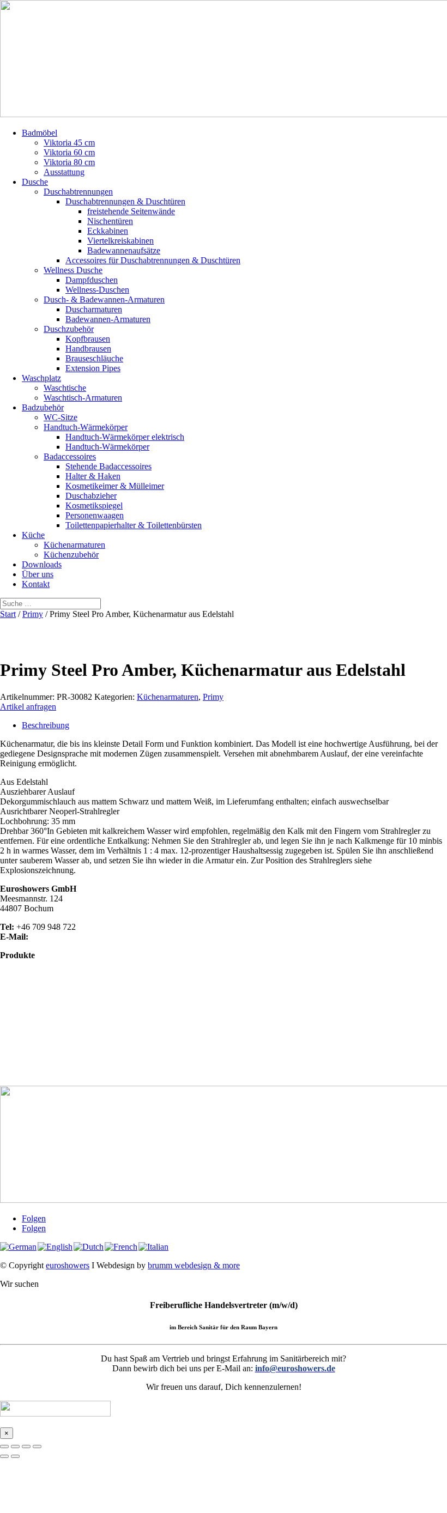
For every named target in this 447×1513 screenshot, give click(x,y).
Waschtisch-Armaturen (83, 397)
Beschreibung (45, 725)
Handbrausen (88, 348)
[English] (56, 1246)
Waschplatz (41, 378)
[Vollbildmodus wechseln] (15, 1446)
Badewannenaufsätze (123, 250)
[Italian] (154, 1246)
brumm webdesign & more (194, 1265)
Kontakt (36, 584)
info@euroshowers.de (68, 936)
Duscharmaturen (93, 309)
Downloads (42, 564)
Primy (32, 614)
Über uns (37, 574)
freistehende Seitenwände (131, 211)
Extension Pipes (92, 368)
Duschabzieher (91, 495)
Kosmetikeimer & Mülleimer (114, 486)
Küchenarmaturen (74, 544)
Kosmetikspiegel (94, 505)
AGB (9, 1071)
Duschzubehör (69, 329)
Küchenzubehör (71, 554)
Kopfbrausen (87, 338)
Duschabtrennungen (78, 191)
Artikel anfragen (28, 706)
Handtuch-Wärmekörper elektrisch (124, 436)
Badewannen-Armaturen (107, 319)
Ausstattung (64, 172)
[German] (19, 1246)
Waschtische (65, 387)
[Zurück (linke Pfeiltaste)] (4, 1456)
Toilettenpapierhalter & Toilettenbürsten (133, 525)
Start (8, 614)
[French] (121, 1246)
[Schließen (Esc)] (37, 1446)
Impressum (19, 1042)
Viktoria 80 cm (69, 162)
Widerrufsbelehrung (34, 1062)
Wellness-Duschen (97, 289)
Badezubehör (23, 994)
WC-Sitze (60, 417)
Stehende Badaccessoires (108, 466)
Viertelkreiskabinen (120, 240)
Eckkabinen (107, 230)
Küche (33, 535)
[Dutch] (89, 1246)
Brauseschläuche (94, 358)
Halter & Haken (92, 476)
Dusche (35, 181)
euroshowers (67, 1265)
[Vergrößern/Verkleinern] (4, 1446)
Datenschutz (21, 1052)
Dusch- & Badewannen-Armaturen (104, 299)
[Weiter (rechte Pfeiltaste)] (15, 1456)
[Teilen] (26, 1446)
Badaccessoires (70, 456)
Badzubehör (43, 407)
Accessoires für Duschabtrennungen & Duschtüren (152, 260)
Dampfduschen (91, 280)
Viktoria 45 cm (69, 142)
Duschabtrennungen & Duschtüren (125, 201)
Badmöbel (39, 132)
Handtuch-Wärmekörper (86, 427)
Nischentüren (110, 221)
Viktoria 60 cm (69, 152)
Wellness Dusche (73, 270)
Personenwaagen (94, 515)
